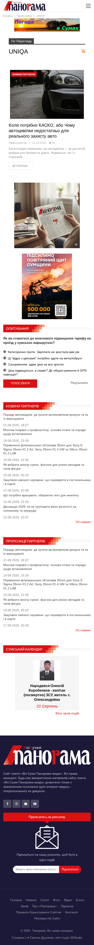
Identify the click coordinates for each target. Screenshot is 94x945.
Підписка (67, 906)
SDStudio (76, 937)
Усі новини (83, 522)
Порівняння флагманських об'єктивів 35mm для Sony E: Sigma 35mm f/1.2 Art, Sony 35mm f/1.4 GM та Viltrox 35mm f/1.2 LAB (45, 449)
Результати (79, 383)
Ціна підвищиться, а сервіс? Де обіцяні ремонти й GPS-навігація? (45, 372)
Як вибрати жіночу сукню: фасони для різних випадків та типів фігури (43, 466)
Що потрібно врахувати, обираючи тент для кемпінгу (41, 495)
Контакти (71, 912)
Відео (68, 900)
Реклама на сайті (47, 918)
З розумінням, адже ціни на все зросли (35, 364)
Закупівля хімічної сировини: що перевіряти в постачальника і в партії (47, 482)
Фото (56, 900)
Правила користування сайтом (38, 912)
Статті (44, 900)
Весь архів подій (67, 713)
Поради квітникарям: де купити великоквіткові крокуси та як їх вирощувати (45, 416)
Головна (16, 900)
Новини (31, 900)
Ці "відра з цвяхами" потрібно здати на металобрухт (44, 358)
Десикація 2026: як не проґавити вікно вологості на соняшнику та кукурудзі (39, 508)
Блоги (80, 900)
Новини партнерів (23, 74)
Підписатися (70, 869)
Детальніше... (21, 165)
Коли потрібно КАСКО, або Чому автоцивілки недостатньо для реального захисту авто (42, 130)
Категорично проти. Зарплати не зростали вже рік (43, 352)
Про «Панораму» (44, 906)
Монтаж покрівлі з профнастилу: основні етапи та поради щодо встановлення (44, 432)
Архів (24, 906)
